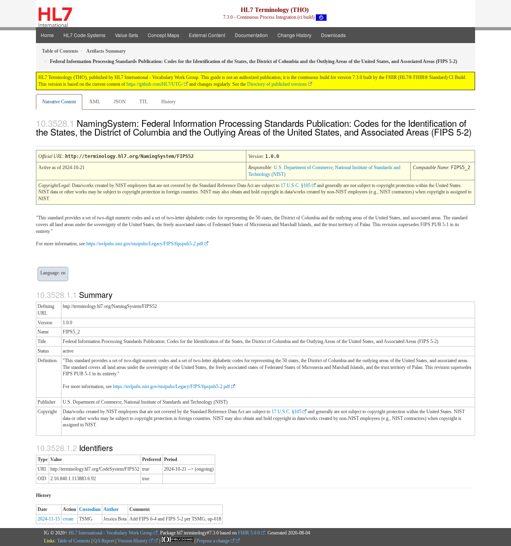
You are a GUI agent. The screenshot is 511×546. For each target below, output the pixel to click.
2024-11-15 (49, 519)
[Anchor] (40, 140)
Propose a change (213, 541)
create (68, 519)
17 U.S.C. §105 (296, 185)
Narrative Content (59, 101)
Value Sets (126, 35)
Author (111, 509)
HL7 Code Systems (84, 35)
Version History (133, 541)
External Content (207, 35)
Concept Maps (163, 35)
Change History (294, 35)
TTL (143, 101)
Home (47, 35)
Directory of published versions (277, 84)
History (168, 101)
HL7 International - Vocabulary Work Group (111, 533)
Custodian (90, 509)
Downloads (333, 35)
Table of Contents (73, 541)
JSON (120, 101)
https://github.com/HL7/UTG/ (155, 84)
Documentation (251, 35)
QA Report (103, 541)
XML (94, 101)
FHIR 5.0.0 (249, 533)
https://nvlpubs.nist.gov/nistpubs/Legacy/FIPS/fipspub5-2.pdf (144, 243)
